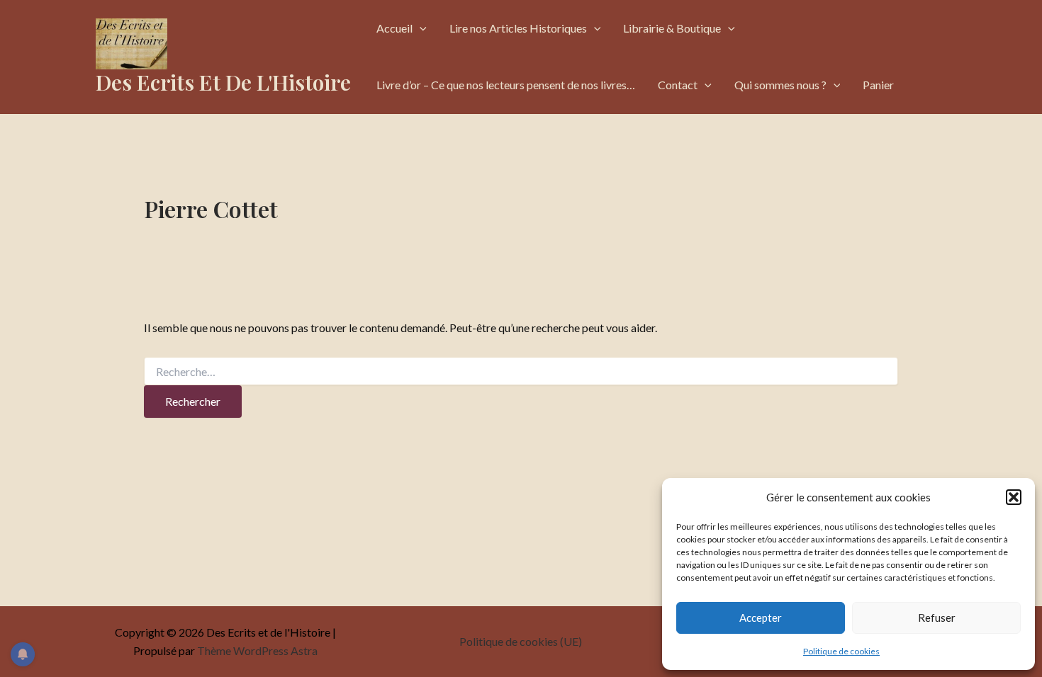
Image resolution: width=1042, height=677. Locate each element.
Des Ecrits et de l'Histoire (223, 82)
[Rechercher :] (521, 372)
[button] (1014, 497)
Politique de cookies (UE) (520, 641)
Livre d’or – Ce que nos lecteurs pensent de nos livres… (505, 84)
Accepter (760, 617)
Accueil (394, 28)
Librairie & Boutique (672, 28)
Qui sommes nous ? (780, 84)
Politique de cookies (841, 651)
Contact (678, 84)
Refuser (937, 617)
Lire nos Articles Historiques (518, 28)
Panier (878, 84)
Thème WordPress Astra (257, 650)
